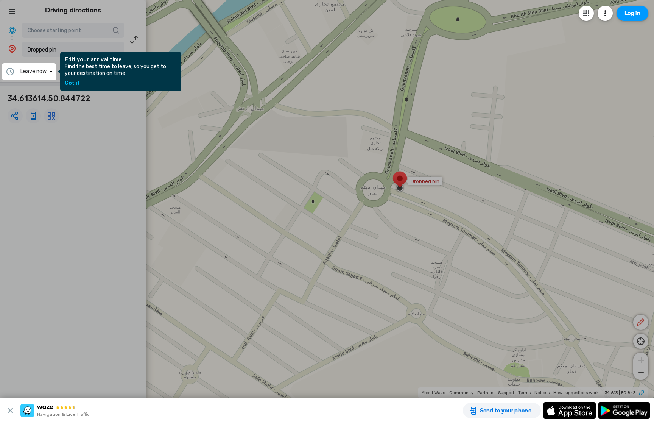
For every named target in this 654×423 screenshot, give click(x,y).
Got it (72, 83)
